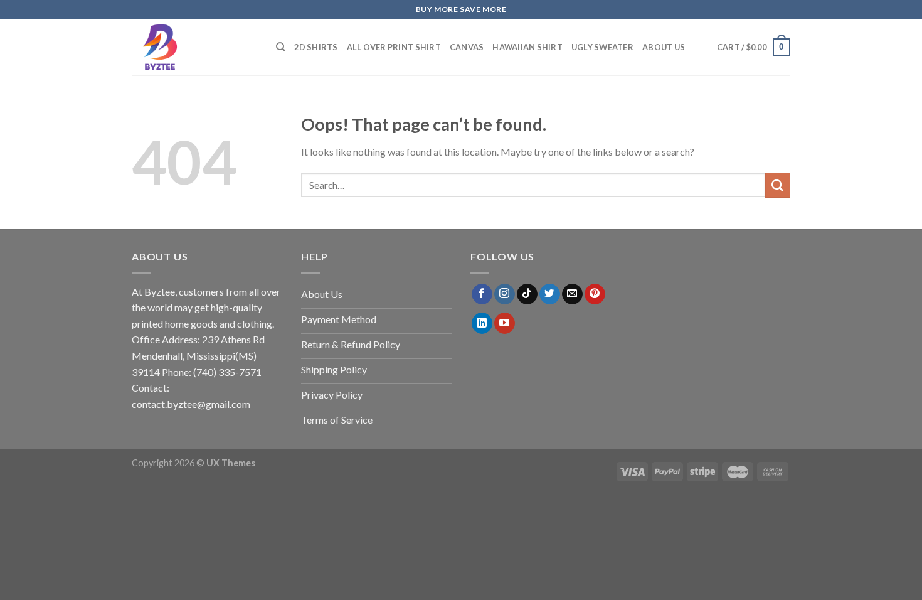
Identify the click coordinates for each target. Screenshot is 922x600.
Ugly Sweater (602, 47)
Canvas (467, 47)
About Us (663, 47)
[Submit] (777, 185)
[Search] (280, 47)
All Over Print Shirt (394, 47)
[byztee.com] (194, 47)
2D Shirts (315, 47)
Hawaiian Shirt (527, 47)
